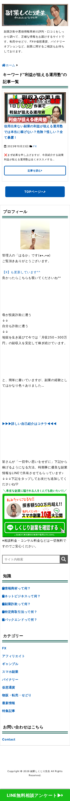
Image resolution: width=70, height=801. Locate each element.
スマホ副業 (10, 672)
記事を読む (34, 170)
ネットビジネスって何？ (23, 596)
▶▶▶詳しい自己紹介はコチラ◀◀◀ (29, 424)
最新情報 (8, 703)
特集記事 (8, 711)
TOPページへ (34, 192)
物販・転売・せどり (17, 695)
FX (35, 146)
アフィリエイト (13, 656)
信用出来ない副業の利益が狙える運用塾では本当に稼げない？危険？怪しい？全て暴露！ (33, 131)
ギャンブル (10, 664)
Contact (8, 739)
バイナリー (10, 679)
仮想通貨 (8, 687)
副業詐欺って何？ (18, 604)
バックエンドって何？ (21, 619)
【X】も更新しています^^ (21, 272)
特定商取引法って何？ (21, 612)
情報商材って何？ (18, 588)
